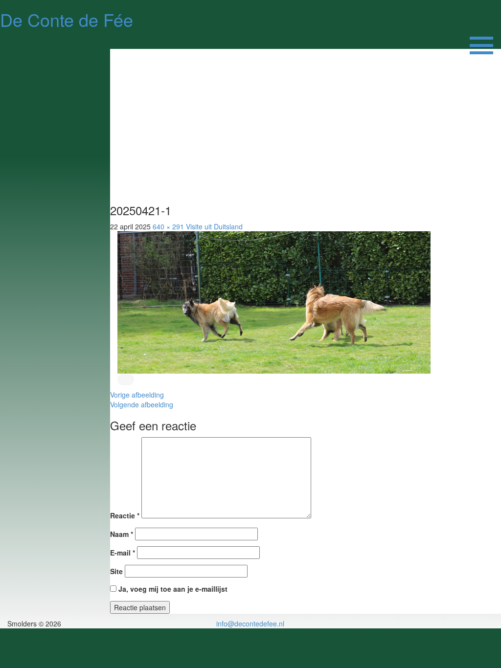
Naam (121, 534)
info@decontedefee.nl (250, 623)
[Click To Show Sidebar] (481, 39)
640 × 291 (168, 226)
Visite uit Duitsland (214, 226)
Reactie (124, 515)
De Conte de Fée (66, 19)
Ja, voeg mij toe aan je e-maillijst (172, 589)
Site (116, 571)
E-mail (122, 552)
